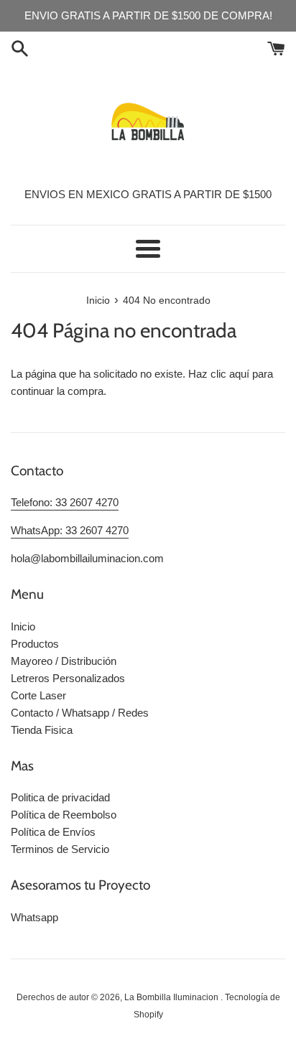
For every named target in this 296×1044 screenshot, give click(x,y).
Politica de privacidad (60, 797)
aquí (239, 374)
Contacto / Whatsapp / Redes (80, 713)
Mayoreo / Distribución (63, 661)
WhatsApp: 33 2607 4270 (70, 530)
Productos (35, 644)
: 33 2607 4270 (84, 502)
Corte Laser (38, 695)
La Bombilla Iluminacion (172, 997)
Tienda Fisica (42, 730)
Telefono (30, 502)
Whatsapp (34, 917)
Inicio (23, 626)
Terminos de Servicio (60, 849)
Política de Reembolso (63, 814)
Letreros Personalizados (68, 678)
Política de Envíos (53, 832)
